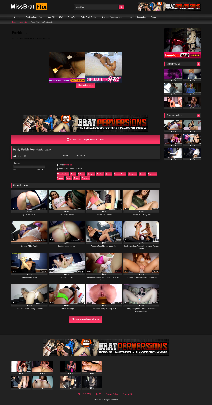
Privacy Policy (112, 394)
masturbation (121, 174)
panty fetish (24, 22)
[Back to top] (204, 397)
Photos (153, 17)
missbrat (68, 165)
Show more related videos (85, 319)
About (65, 156)
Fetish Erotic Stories (88, 17)
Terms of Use (128, 394)
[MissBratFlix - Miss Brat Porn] (29, 7)
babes (82, 174)
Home (18, 17)
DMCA (98, 394)
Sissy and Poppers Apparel (112, 17)
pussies (153, 174)
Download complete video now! (87, 139)
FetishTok (71, 17)
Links (130, 17)
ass (74, 174)
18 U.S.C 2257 (84, 394)
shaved (86, 178)
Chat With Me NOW (55, 17)
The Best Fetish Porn (34, 17)
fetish (110, 174)
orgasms (134, 174)
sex (69, 178)
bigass (92, 174)
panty (144, 174)
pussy (61, 178)
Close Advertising (85, 85)
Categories (141, 17)
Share (82, 156)
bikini (101, 174)
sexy (77, 178)
